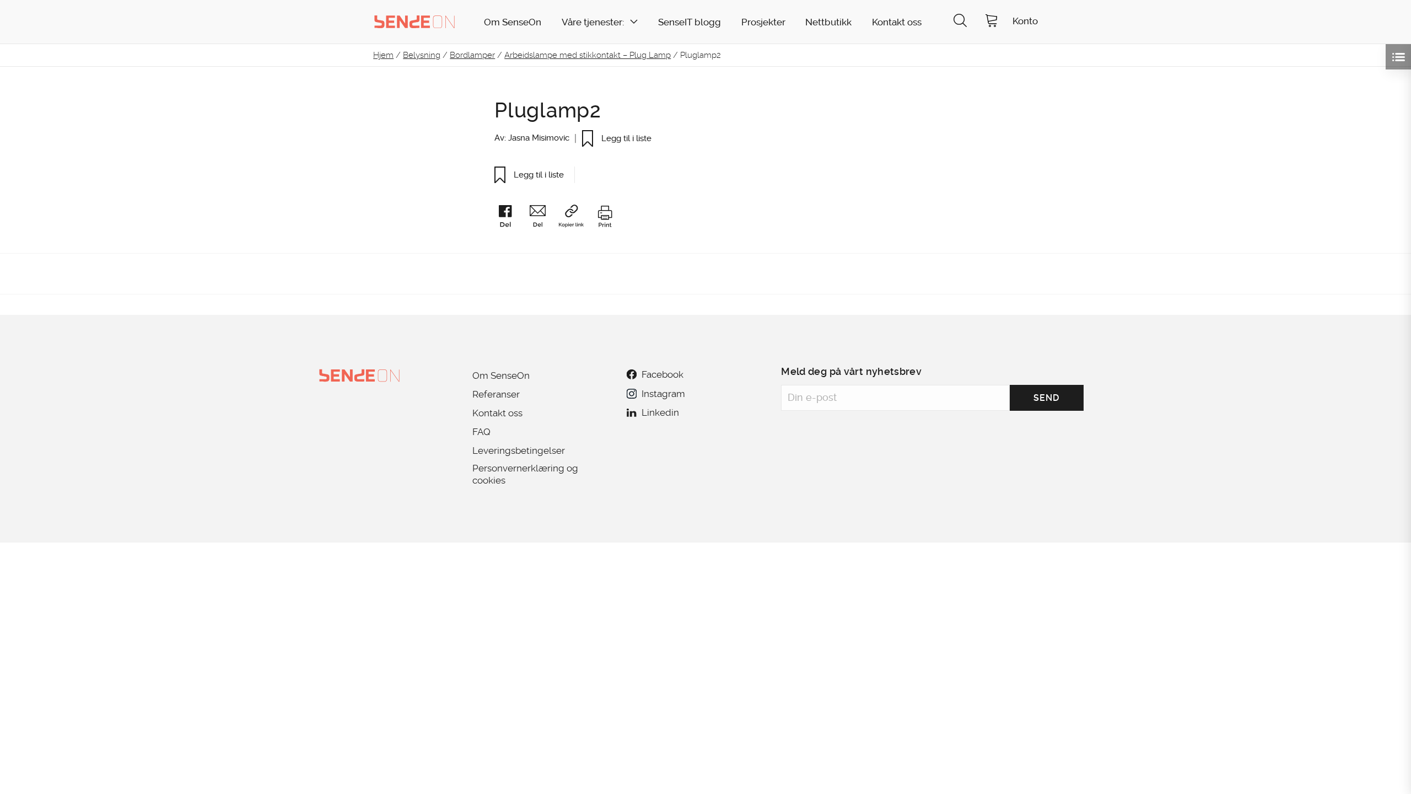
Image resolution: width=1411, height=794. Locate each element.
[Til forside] (414, 21)
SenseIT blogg (689, 22)
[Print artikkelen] (605, 218)
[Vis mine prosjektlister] (1398, 56)
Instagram (663, 393)
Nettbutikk (828, 22)
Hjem (383, 55)
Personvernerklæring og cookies (525, 474)
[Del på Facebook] (510, 218)
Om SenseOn (512, 22)
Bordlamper (472, 55)
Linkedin (660, 412)
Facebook (662, 374)
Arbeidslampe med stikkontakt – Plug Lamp (587, 55)
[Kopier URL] (576, 218)
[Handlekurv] (991, 22)
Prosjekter (763, 22)
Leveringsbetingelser (518, 450)
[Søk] (960, 22)
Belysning (421, 55)
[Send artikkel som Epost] (543, 218)
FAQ (481, 431)
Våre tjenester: (593, 22)
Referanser (496, 394)
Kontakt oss (897, 22)
